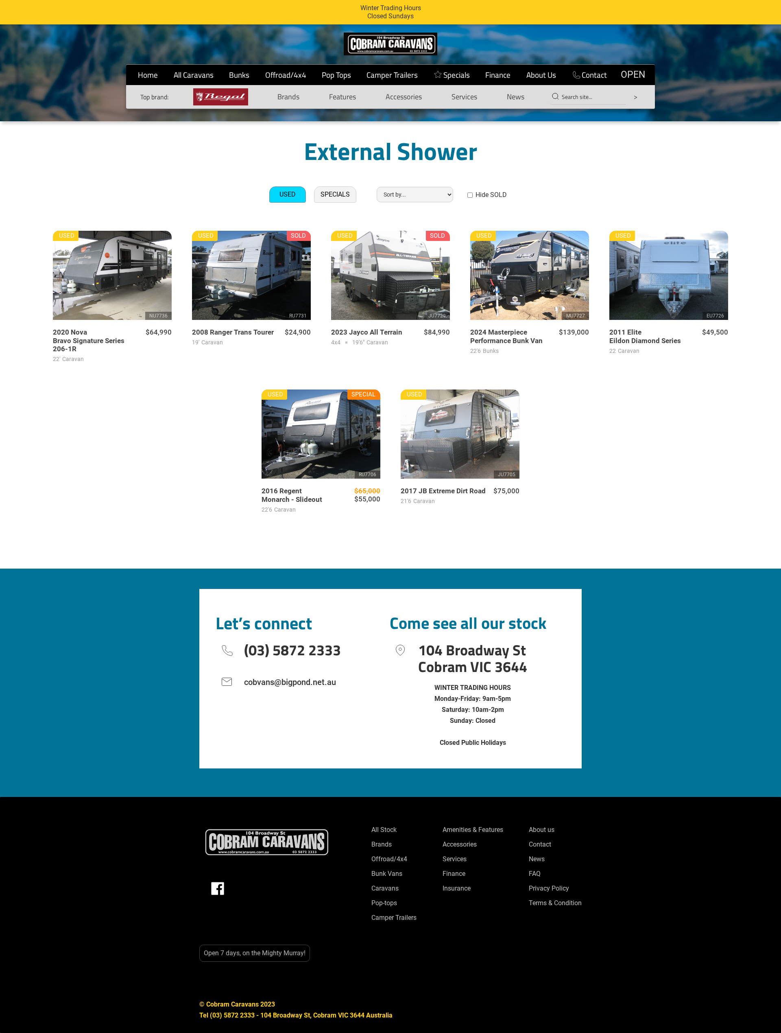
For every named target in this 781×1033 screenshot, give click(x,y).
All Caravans (194, 75)
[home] (390, 44)
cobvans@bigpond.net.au (290, 682)
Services (464, 96)
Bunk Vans (386, 874)
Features (342, 96)
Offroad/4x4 (285, 75)
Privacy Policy (549, 888)
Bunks (239, 75)
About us (541, 830)
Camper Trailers (392, 75)
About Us (541, 75)
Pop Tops (336, 75)
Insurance (457, 888)
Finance (497, 75)
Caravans (385, 888)
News (515, 96)
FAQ (535, 874)
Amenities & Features (473, 830)
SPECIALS (335, 194)
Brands (288, 96)
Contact (594, 75)
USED (287, 194)
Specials (456, 75)
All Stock (384, 830)
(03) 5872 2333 (292, 650)
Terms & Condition (555, 903)
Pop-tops (384, 903)
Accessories (404, 96)
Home (148, 75)
